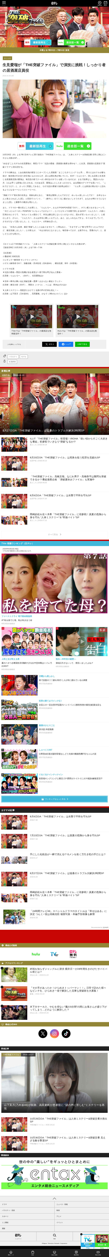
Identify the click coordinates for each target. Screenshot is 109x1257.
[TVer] (38, 42)
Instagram (54, 1033)
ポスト (51, 344)
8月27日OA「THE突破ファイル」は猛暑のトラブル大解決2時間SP (67, 873)
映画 (58, 1210)
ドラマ (4, 1204)
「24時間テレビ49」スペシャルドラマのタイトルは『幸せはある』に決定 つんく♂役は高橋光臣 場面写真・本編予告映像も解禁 (68, 913)
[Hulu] (71, 42)
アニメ (58, 1216)
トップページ (18, 1238)
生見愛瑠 (12, 362)
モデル (23, 357)
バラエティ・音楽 (8, 1210)
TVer (36, 146)
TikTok (66, 1033)
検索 (54, 1238)
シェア (68, 344)
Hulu (73, 146)
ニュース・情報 (62, 1204)
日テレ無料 (73, 954)
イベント (59, 1222)
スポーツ (5, 1216)
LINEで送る (82, 344)
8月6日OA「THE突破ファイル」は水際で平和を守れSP (60, 816)
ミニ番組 (5, 1222)
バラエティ (13, 357)
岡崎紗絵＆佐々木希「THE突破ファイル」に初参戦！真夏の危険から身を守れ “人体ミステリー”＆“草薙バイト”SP (68, 894)
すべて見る (53, 534)
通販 (3, 1228)
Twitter (42, 1033)
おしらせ (7, 58)
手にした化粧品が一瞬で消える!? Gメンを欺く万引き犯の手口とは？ (68, 854)
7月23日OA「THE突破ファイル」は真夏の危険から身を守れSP (65, 835)
